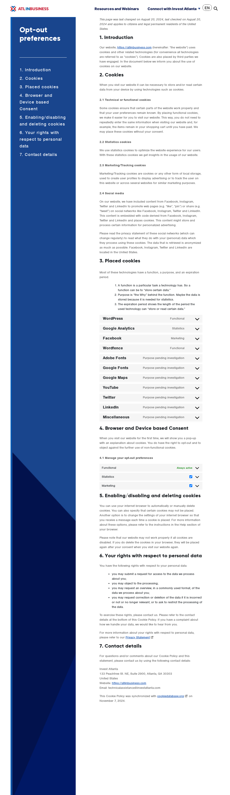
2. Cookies (31, 78)
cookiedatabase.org (170, 696)
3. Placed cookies (39, 87)
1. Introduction (35, 70)
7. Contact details (38, 154)
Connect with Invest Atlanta (172, 8)
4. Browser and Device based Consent (36, 102)
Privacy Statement (138, 637)
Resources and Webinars (117, 8)
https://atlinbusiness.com (134, 47)
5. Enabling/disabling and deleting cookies (43, 120)
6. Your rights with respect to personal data (41, 139)
